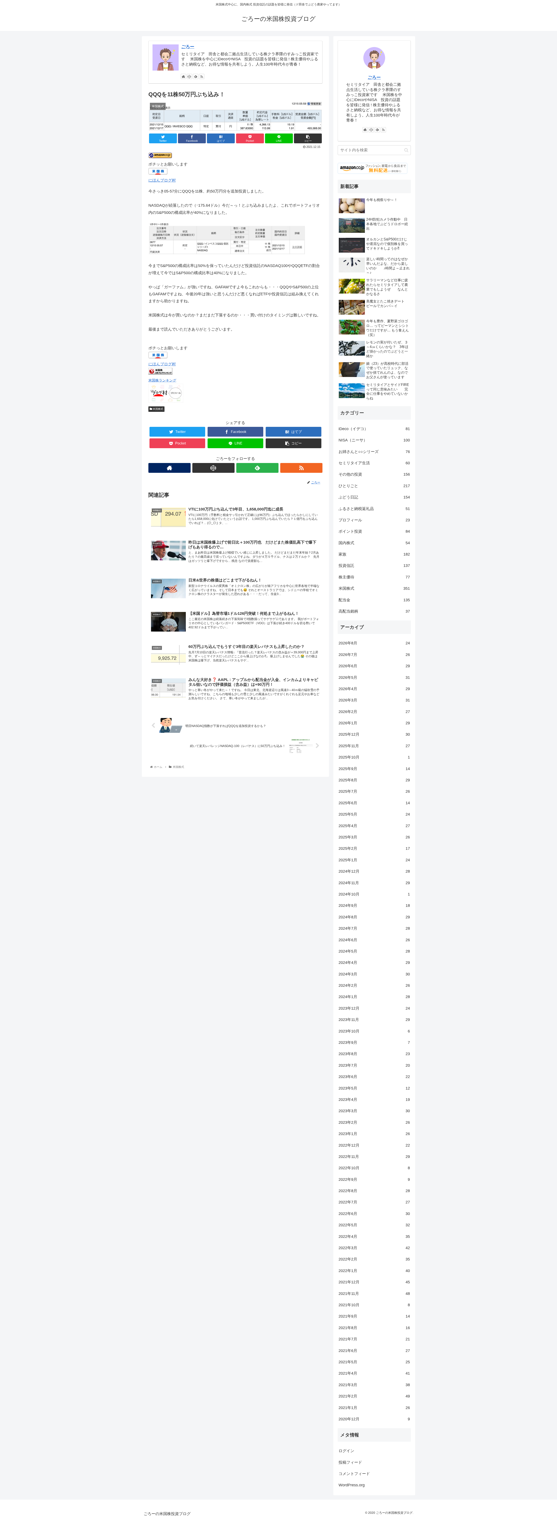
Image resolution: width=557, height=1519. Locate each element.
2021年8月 (374, 1328)
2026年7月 (374, 654)
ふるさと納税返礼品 (374, 509)
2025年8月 (374, 780)
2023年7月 (374, 1065)
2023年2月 (374, 1122)
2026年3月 (374, 700)
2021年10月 (374, 1305)
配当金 (374, 600)
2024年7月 (374, 928)
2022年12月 (374, 1145)
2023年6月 (374, 1077)
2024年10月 (374, 894)
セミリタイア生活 (374, 463)
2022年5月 (374, 1225)
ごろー (187, 46)
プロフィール (374, 520)
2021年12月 (374, 1282)
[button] (406, 150)
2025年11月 (374, 746)
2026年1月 (374, 723)
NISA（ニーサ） (374, 440)
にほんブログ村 (162, 180)
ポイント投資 (374, 531)
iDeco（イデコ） (374, 429)
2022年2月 (374, 1259)
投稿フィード (350, 1462)
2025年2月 (374, 848)
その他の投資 (374, 474)
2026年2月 (374, 712)
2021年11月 (374, 1293)
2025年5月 (374, 814)
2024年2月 (374, 985)
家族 (374, 554)
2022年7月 (374, 1202)
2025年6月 (374, 803)
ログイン (346, 1451)
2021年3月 (374, 1385)
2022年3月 (374, 1248)
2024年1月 (374, 997)
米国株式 (157, 409)
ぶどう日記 (374, 497)
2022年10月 (374, 1168)
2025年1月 (374, 860)
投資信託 (374, 565)
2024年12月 (374, 871)
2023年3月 (374, 1111)
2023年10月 (374, 1031)
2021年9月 (374, 1316)
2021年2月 (374, 1396)
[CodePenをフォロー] (189, 76)
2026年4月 (374, 689)
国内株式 (374, 543)
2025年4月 (374, 826)
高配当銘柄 (374, 611)
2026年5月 (374, 677)
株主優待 (374, 577)
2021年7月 (374, 1339)
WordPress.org (352, 1485)
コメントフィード (354, 1474)
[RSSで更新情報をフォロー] (201, 76)
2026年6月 (374, 666)
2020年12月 (374, 1419)
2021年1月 (374, 1408)
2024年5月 (374, 951)
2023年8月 (374, 1054)
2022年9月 (374, 1179)
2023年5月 (374, 1088)
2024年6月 (374, 940)
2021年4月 (374, 1373)
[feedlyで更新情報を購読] (195, 76)
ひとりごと (374, 486)
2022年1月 (374, 1271)
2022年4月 (374, 1236)
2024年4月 (374, 962)
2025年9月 (374, 769)
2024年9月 (374, 905)
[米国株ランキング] (160, 373)
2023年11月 (374, 1019)
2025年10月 (374, 757)
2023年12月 (374, 1008)
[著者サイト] (183, 76)
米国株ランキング (162, 380)
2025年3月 (374, 837)
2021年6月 (374, 1350)
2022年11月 (374, 1156)
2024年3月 (374, 974)
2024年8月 (374, 917)
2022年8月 (374, 1191)
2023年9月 (374, 1042)
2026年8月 (374, 643)
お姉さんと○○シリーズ (374, 451)
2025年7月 (374, 791)
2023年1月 (374, 1134)
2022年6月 (374, 1213)
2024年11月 (374, 883)
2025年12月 (374, 734)
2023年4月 (374, 1099)
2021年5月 (374, 1362)
